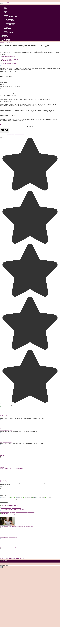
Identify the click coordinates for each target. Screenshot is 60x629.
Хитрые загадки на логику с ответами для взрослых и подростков (13, 509)
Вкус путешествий (6, 40)
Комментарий (3, 495)
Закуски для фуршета (10, 9)
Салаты (5, 11)
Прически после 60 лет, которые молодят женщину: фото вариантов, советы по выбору (17, 512)
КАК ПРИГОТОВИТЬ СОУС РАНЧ (8, 56)
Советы (5, 31)
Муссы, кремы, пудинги (10, 23)
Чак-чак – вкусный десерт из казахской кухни (9, 547)
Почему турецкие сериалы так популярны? (8, 537)
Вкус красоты (5, 36)
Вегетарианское (7, 28)
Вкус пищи (4, 5)
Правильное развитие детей (6, 430)
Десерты (5, 21)
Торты (7, 27)
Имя (1, 486)
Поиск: (1, 3)
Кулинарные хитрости (10, 33)
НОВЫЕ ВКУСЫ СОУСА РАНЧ (8, 58)
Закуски (5, 8)
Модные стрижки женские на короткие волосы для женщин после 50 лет (14, 506)
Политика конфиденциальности (9, 561)
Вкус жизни (4, 35)
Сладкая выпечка (9, 19)
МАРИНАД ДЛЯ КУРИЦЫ (7, 60)
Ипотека (2, 455)
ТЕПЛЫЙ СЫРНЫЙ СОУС (7, 62)
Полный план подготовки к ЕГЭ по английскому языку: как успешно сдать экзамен (16, 416)
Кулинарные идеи (9, 32)
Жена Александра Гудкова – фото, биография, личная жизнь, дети (13, 514)
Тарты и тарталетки (10, 20)
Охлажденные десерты (10, 24)
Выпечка (6, 15)
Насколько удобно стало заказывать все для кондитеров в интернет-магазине (15, 481)
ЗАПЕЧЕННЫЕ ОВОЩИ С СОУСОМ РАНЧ (10, 59)
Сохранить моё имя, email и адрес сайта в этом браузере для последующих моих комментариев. (20, 499)
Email (1, 488)
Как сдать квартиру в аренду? (6, 442)
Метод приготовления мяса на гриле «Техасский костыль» (11, 468)
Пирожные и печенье (10, 25)
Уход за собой (7, 39)
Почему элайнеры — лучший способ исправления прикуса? (12, 558)
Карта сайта (4, 560)
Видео (5, 7)
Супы (5, 12)
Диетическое (6, 29)
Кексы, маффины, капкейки (11, 16)
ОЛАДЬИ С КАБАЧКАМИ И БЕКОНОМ (9, 63)
